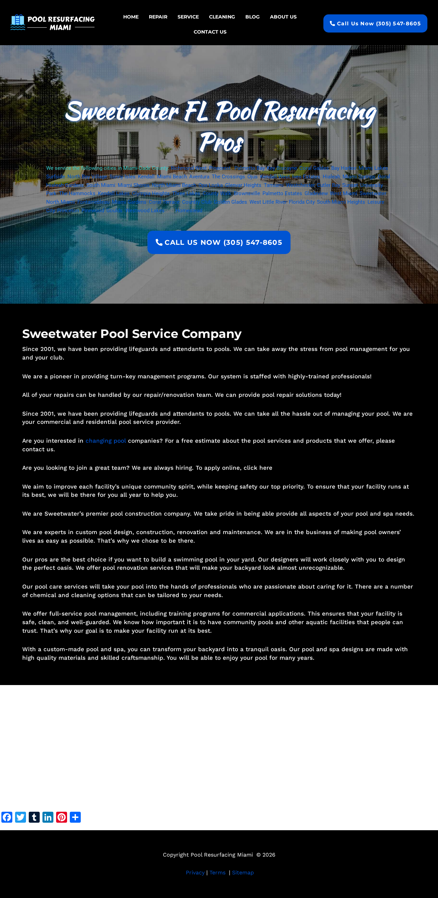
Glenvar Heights (243, 185)
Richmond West (189, 168)
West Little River (267, 202)
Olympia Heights (151, 193)
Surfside (55, 177)
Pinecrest (220, 168)
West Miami (343, 193)
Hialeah (331, 177)
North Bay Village (87, 177)
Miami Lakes (373, 168)
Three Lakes (186, 193)
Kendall (146, 177)
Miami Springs (359, 177)
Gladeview (316, 193)
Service (188, 17)
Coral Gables (314, 168)
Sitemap (243, 872)
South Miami (100, 185)
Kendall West (275, 177)
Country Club (196, 202)
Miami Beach (172, 177)
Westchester (300, 185)
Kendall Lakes (114, 193)
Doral (384, 177)
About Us (283, 17)
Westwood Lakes (145, 210)
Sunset (350, 185)
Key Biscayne (282, 168)
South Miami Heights (341, 202)
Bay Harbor (343, 168)
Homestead (189, 210)
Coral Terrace (164, 202)
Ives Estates (306, 177)
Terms (217, 872)
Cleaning (222, 17)
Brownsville (247, 193)
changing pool (106, 440)
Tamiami (274, 185)
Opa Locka (210, 185)
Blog (252, 17)
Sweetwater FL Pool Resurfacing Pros (219, 126)
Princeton (68, 210)
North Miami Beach (174, 185)
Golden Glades (230, 202)
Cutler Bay (328, 185)
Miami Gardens (129, 202)
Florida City (301, 202)
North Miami (60, 202)
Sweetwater (373, 193)
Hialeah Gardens (65, 185)
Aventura (199, 177)
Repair (158, 17)
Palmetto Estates (282, 193)
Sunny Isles (123, 177)
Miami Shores (134, 185)
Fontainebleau (93, 202)
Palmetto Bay (249, 168)
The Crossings (228, 177)
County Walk (217, 193)
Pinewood (92, 210)
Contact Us (210, 32)
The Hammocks (77, 193)
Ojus (252, 177)
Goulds (114, 210)
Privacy (195, 872)
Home (131, 17)
